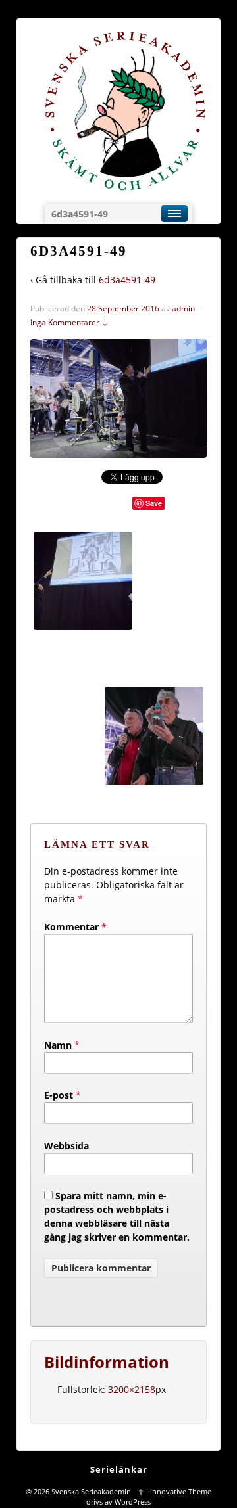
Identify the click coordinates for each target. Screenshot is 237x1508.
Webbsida (66, 1145)
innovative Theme (180, 1491)
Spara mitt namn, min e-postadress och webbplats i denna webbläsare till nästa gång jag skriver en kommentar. (117, 1216)
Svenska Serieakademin (91, 1491)
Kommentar (75, 927)
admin (183, 308)
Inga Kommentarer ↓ (69, 322)
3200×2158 (131, 1389)
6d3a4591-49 (127, 279)
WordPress (133, 1502)
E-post (58, 1095)
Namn (58, 1045)
